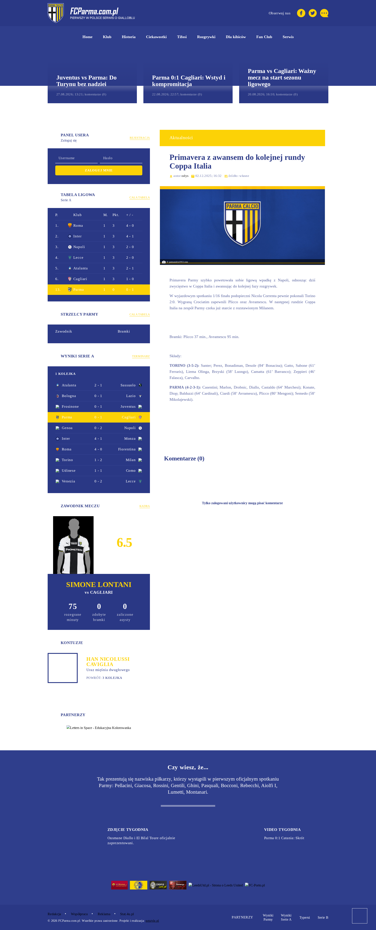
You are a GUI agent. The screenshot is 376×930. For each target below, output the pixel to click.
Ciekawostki (156, 37)
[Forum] (324, 13)
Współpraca (79, 914)
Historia (129, 37)
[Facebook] (301, 13)
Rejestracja (140, 137)
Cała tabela (139, 197)
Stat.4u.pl (127, 914)
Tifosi (182, 37)
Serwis (288, 37)
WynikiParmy (268, 917)
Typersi (304, 917)
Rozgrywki (206, 37)
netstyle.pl (152, 920)
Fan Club (264, 37)
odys (185, 176)
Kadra (144, 506)
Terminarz (141, 356)
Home (87, 37)
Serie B (323, 917)
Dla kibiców (236, 37)
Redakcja (54, 914)
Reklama (104, 914)
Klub (107, 37)
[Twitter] (313, 13)
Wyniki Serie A (286, 917)
